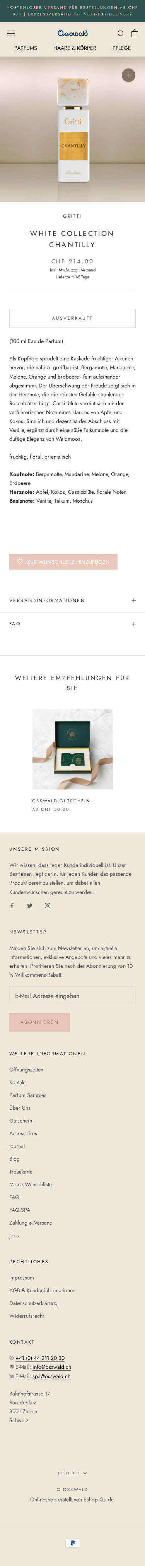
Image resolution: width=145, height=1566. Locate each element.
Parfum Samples (27, 1095)
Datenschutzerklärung (33, 1303)
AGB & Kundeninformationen (42, 1290)
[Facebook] (12, 905)
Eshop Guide (98, 1499)
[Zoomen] (128, 75)
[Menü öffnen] (11, 33)
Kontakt (17, 1082)
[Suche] (121, 33)
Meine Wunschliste (30, 1184)
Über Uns (20, 1108)
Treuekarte (20, 1171)
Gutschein (20, 1120)
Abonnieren (39, 1022)
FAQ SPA (19, 1210)
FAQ (14, 623)
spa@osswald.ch (51, 1376)
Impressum (21, 1277)
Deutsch (69, 1473)
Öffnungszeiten (26, 1069)
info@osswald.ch (51, 1367)
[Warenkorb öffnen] (134, 33)
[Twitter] (29, 905)
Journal (17, 1146)
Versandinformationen (47, 600)
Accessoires (23, 1133)
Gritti (72, 216)
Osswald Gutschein (61, 801)
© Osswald (73, 1489)
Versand (88, 270)
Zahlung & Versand (31, 1223)
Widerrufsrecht (26, 1316)
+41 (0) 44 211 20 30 (40, 1358)
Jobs (14, 1235)
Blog (14, 1159)
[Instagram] (47, 905)
